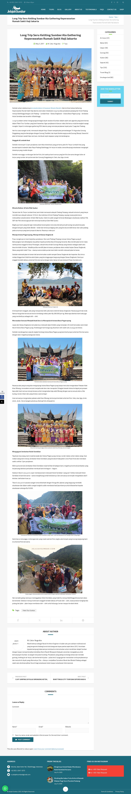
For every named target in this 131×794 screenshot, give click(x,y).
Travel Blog (104, 72)
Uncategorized (105, 77)
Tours (51, 9)
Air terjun (103, 38)
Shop (122, 9)
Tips (115, 17)
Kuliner (102, 58)
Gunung (102, 53)
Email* (41, 727)
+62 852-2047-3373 (18, 770)
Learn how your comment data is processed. (49, 749)
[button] (5, 788)
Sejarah (102, 62)
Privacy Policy (119, 791)
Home (43, 9)
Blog (59, 9)
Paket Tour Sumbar (29, 610)
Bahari (102, 43)
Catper (102, 48)
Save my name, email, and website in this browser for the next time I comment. (41, 735)
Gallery (68, 9)
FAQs (102, 9)
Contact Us (111, 9)
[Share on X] (2, 402)
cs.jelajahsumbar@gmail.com (20, 774)
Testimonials (91, 9)
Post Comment (24, 739)
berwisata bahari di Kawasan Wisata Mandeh (46, 108)
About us (78, 9)
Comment (15, 707)
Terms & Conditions (107, 791)
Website (68, 727)
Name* (14, 727)
